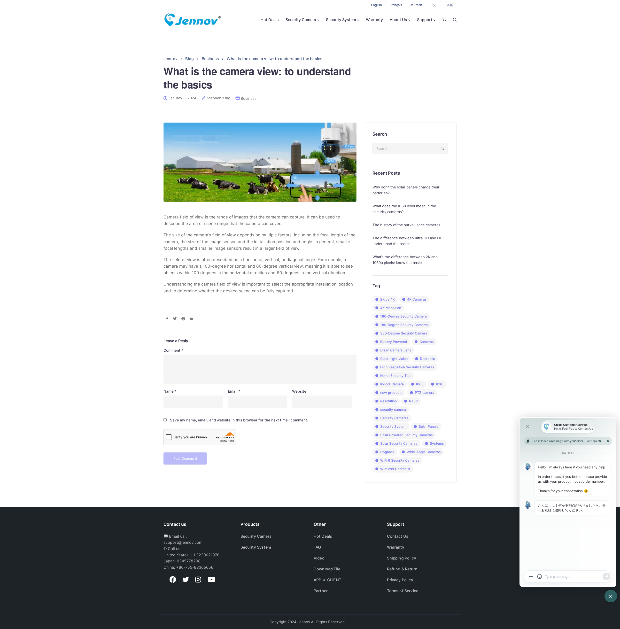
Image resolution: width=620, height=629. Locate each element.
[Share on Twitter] (175, 319)
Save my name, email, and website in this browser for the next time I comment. (239, 420)
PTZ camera (424, 392)
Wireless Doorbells (395, 469)
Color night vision (394, 359)
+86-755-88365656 (194, 567)
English (376, 5)
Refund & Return (402, 569)
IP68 (420, 384)
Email (234, 391)
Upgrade (387, 452)
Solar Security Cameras (399, 443)
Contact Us (398, 536)
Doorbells (427, 359)
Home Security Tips (395, 375)
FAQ (317, 547)
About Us (398, 19)
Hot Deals (270, 19)
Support (424, 19)
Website (299, 391)
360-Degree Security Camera (403, 333)
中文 (433, 5)
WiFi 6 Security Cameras (399, 460)
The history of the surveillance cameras (406, 225)
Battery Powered (393, 342)
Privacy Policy (400, 579)
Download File (327, 569)
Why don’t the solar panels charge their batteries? (406, 190)
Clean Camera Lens (395, 350)
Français (395, 5)
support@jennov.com (182, 542)
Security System (341, 19)
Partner (321, 590)
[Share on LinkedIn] (191, 319)
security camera (393, 409)
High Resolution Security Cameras (407, 367)
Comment (173, 350)
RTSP (413, 401)
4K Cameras (417, 299)
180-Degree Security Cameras (404, 325)
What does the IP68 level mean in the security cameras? (404, 209)
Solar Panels (428, 426)
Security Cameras (394, 418)
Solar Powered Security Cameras (406, 435)
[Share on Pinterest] (183, 319)
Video (319, 558)
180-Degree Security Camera (403, 316)
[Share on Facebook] (167, 319)
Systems (437, 443)
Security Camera (301, 19)
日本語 (448, 5)
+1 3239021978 (205, 554)
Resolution (388, 401)
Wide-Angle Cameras (424, 452)
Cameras (426, 342)
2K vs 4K (387, 299)
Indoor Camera (392, 384)
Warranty (374, 19)
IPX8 (439, 384)
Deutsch (416, 5)
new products (391, 392)
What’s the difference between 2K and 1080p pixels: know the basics (405, 260)
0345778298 (189, 561)
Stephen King (218, 98)
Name (170, 391)
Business (248, 98)
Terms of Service (402, 590)
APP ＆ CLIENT (327, 579)
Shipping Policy (401, 558)
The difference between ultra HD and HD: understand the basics (407, 241)
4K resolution (390, 308)
